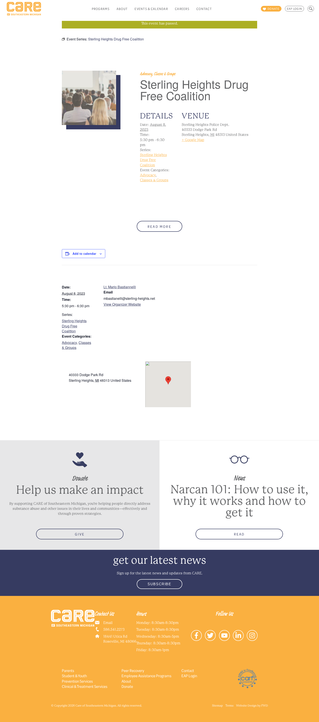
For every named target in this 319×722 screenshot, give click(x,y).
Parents (68, 670)
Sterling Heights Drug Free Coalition (153, 160)
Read (239, 534)
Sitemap (217, 705)
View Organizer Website (122, 304)
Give (80, 534)
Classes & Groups (154, 180)
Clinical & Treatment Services (84, 686)
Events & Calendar (151, 8)
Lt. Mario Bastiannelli (120, 286)
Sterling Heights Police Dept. (91, 369)
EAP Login (294, 9)
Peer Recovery (133, 670)
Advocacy (148, 175)
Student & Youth (74, 676)
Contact (204, 8)
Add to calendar (84, 253)
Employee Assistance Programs (146, 676)
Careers (182, 8)
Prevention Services (77, 681)
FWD (264, 705)
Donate (127, 686)
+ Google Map (193, 140)
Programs (101, 8)
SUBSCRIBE (159, 584)
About (122, 8)
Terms (229, 705)
